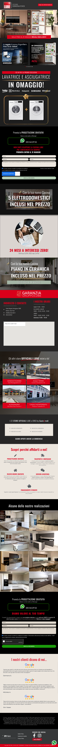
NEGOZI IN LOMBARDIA (38, 428)
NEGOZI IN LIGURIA (16, 431)
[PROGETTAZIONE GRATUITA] (15, 455)
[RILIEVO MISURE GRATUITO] (15, 470)
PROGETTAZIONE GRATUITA (15, 459)
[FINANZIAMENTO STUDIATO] (29, 486)
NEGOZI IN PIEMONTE (16, 428)
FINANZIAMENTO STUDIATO (29, 490)
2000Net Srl (40, 745)
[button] (1, 54)
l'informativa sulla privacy (34, 168)
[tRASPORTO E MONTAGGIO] (42, 455)
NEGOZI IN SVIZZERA (37, 431)
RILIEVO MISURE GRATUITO (15, 474)
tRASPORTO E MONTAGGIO (42, 459)
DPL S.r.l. (7, 736)
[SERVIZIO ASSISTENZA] (42, 470)
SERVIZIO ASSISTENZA (42, 474)
